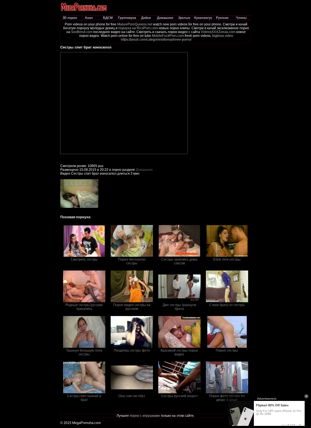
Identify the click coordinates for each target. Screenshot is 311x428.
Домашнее (144, 169)
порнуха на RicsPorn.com (138, 28)
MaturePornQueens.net (134, 24)
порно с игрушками (145, 415)
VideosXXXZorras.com (218, 32)
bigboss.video (222, 35)
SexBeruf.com (81, 32)
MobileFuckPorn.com (168, 35)
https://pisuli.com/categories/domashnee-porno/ (156, 39)
